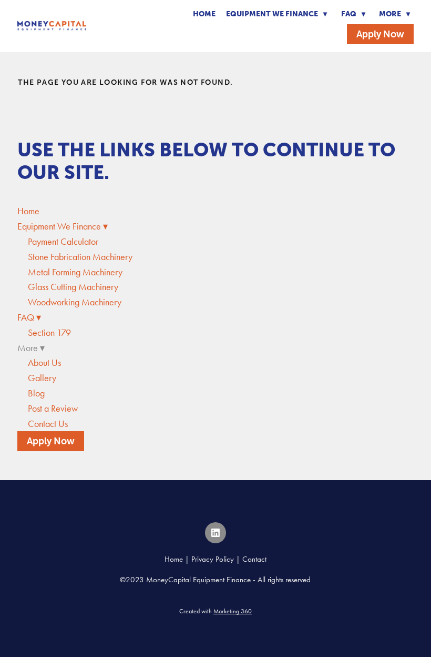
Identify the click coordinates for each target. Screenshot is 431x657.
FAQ (353, 13)
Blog (36, 393)
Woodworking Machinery (74, 302)
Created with (215, 611)
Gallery (42, 378)
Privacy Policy (212, 559)
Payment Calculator (63, 241)
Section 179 (49, 333)
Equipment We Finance (276, 13)
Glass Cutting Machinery (73, 287)
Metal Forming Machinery (75, 272)
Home (204, 13)
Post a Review (53, 408)
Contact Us (48, 424)
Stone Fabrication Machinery (80, 257)
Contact (254, 559)
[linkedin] (215, 532)
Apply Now (380, 34)
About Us (44, 363)
